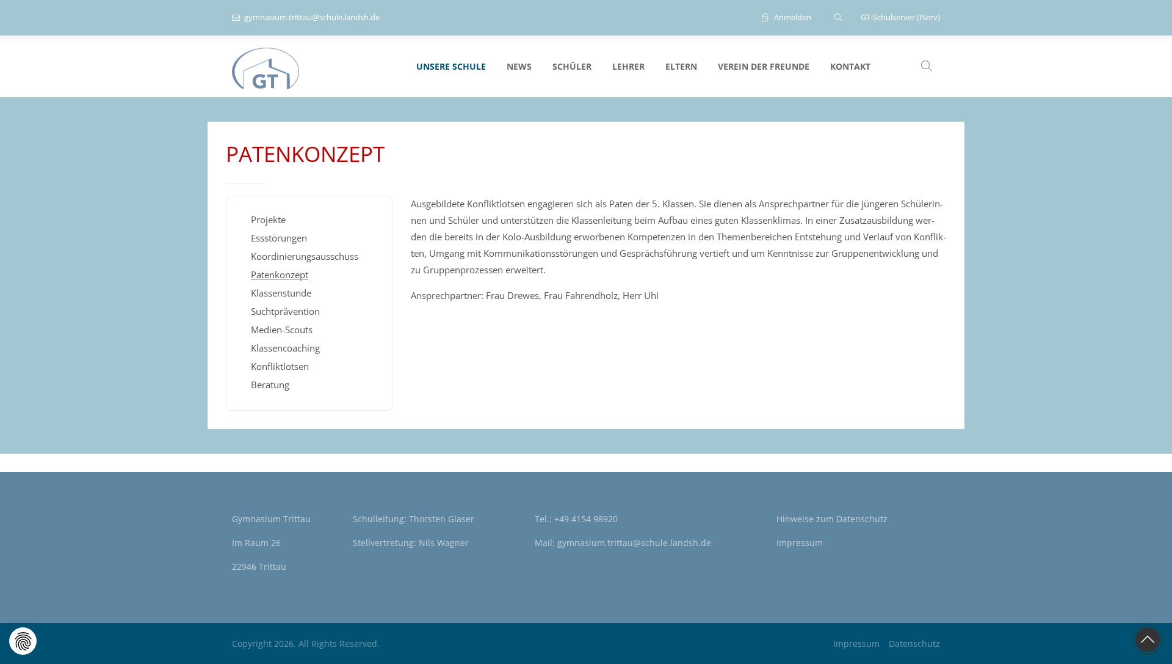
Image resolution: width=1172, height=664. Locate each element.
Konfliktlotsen (280, 366)
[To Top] (1147, 639)
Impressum (799, 542)
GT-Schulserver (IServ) (900, 17)
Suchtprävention (285, 311)
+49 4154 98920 (586, 519)
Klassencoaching (285, 348)
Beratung (270, 384)
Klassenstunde (281, 293)
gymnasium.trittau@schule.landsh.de (312, 17)
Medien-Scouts (282, 329)
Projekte (268, 219)
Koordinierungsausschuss (304, 256)
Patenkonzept (279, 274)
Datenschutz (862, 519)
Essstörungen (279, 238)
